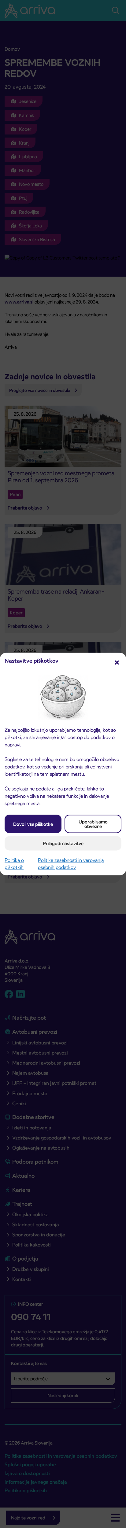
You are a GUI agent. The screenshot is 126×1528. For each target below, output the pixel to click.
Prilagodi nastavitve (63, 843)
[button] (117, 662)
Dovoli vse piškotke (33, 824)
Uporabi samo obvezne (93, 824)
